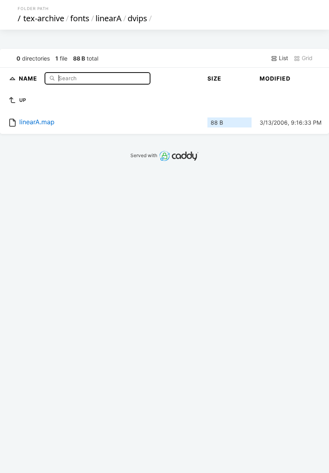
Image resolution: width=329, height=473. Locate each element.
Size (214, 78)
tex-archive (43, 18)
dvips (137, 18)
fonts (79, 18)
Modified (275, 78)
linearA (108, 18)
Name (29, 78)
